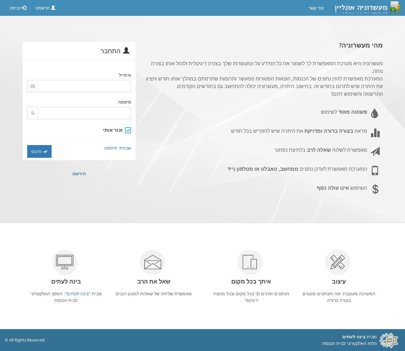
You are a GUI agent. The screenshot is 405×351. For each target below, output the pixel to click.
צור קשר (316, 7)
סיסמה (124, 102)
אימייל (125, 75)
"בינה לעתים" (77, 293)
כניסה (15, 7)
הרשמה (43, 7)
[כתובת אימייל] (79, 86)
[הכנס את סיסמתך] (79, 113)
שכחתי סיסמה (117, 148)
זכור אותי (112, 130)
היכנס (36, 151)
